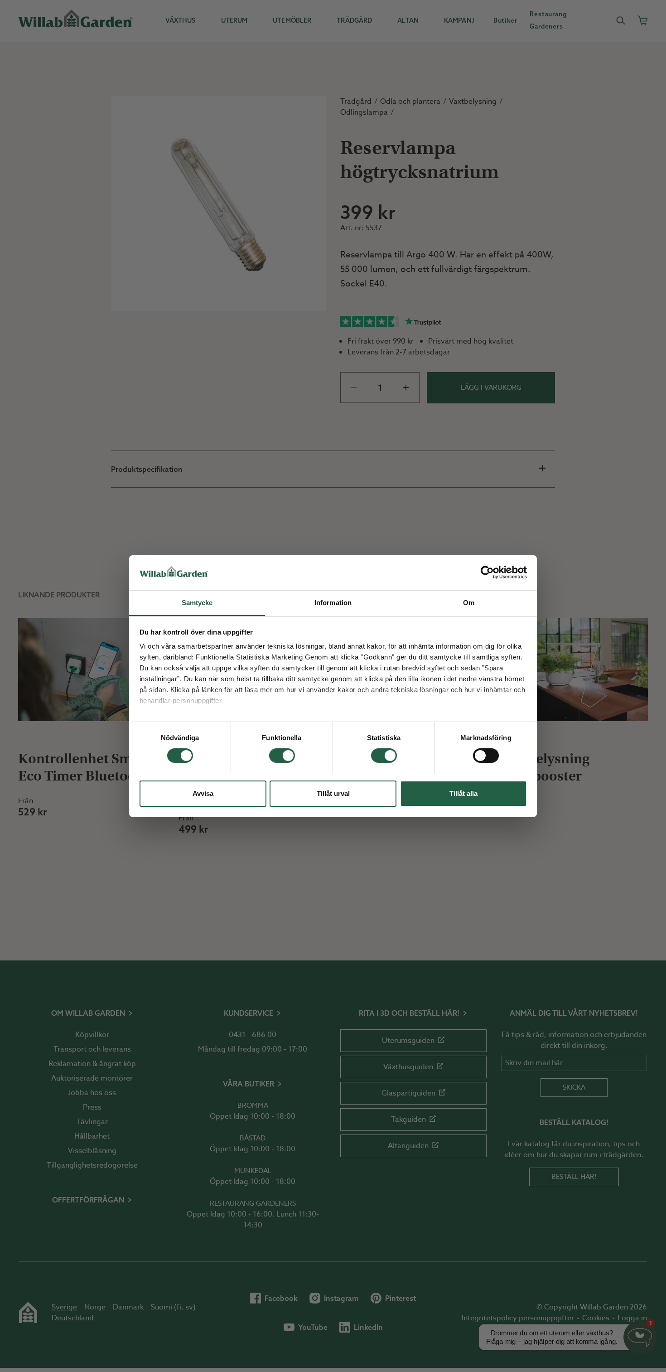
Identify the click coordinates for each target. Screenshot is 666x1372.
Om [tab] (468, 602)
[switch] (282, 755)
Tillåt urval (333, 793)
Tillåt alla (463, 793)
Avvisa (203, 793)
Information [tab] (333, 602)
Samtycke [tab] (197, 602)
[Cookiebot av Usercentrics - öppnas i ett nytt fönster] (487, 572)
